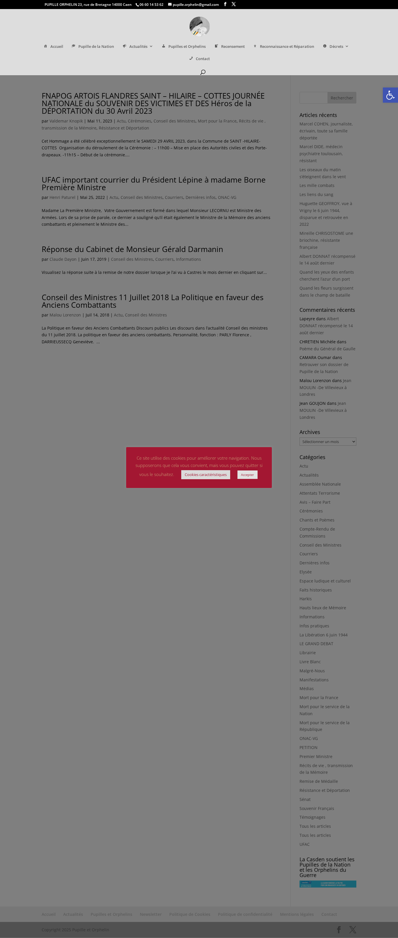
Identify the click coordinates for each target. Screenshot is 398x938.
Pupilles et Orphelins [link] (187, 46)
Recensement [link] (233, 46)
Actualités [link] (138, 46)
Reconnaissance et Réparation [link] (287, 46)
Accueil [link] (56, 46)
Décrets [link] (336, 46)
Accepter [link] (247, 475)
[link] (390, 95)
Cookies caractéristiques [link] (206, 474)
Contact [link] (203, 58)
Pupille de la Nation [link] (96, 46)
